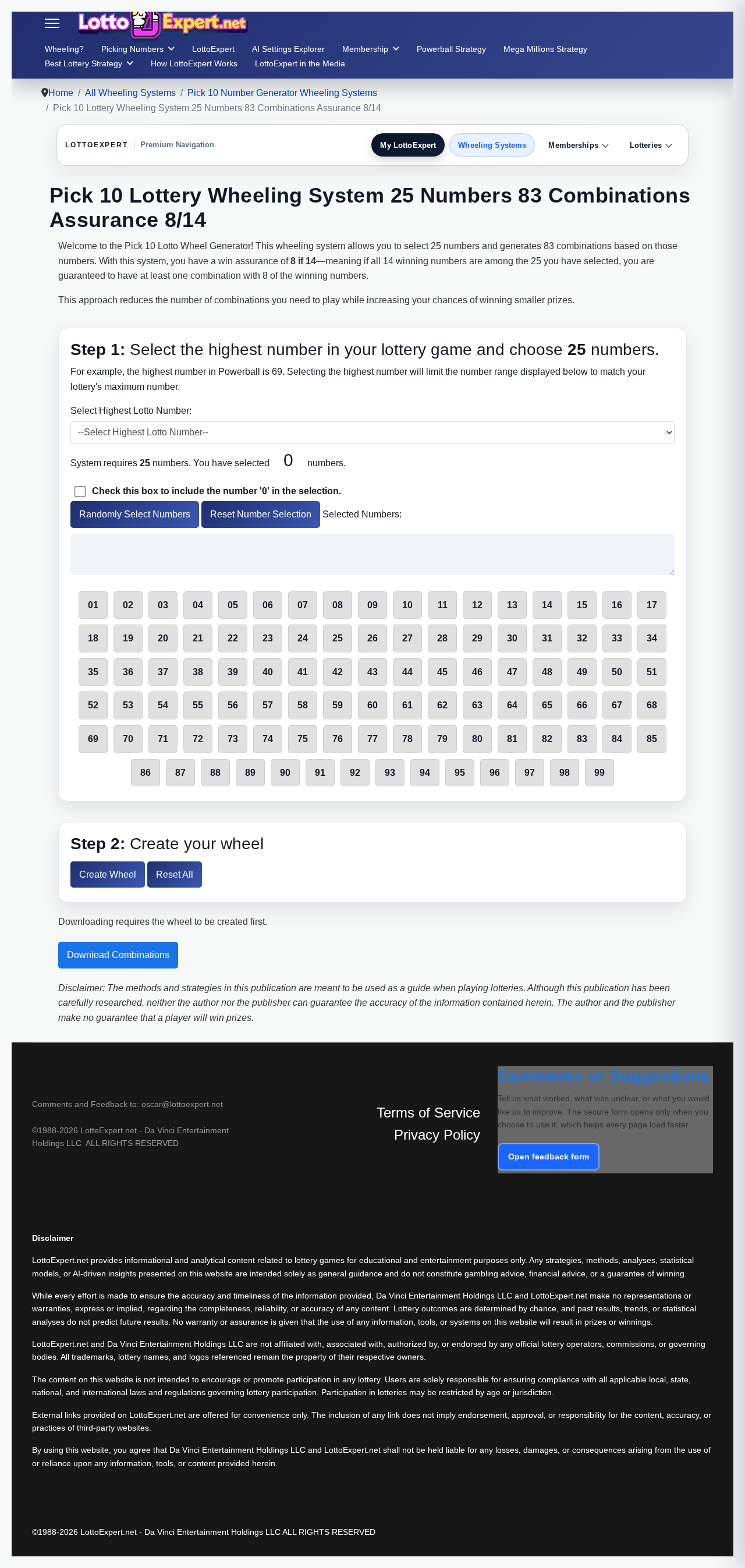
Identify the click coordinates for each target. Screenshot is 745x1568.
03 (163, 605)
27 (407, 638)
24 (302, 638)
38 (198, 672)
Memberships (573, 145)
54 (163, 705)
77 (372, 739)
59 (337, 705)
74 (267, 739)
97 (529, 773)
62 (442, 705)
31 (547, 638)
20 (163, 638)
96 (494, 773)
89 (250, 773)
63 (477, 705)
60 (372, 705)
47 (512, 672)
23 (267, 638)
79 (442, 739)
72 (198, 739)
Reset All (174, 874)
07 (302, 605)
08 (337, 605)
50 (617, 672)
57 (267, 705)
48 (547, 672)
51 (652, 672)
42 (337, 672)
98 (564, 773)
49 (582, 672)
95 (460, 773)
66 (582, 705)
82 (547, 739)
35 (93, 672)
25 (337, 638)
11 (443, 605)
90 (285, 773)
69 (93, 739)
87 (180, 773)
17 (652, 605)
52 (93, 705)
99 (599, 773)
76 (337, 739)
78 (407, 739)
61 (407, 705)
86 (145, 773)
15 (582, 605)
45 (442, 672)
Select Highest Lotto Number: (130, 411)
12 (477, 605)
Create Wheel (107, 874)
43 (372, 672)
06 (267, 605)
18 (93, 638)
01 (93, 605)
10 (407, 605)
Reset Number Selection (260, 514)
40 (267, 672)
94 (425, 773)
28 (442, 638)
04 (198, 605)
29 (477, 638)
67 (617, 705)
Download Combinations (118, 955)
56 (233, 705)
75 (302, 739)
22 (233, 638)
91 (320, 773)
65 (547, 705)
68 (652, 705)
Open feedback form (548, 1156)
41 (302, 672)
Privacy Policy (437, 1135)
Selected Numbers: (362, 514)
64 (512, 705)
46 (477, 672)
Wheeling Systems (492, 145)
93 (390, 773)
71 (163, 739)
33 (617, 638)
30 (512, 638)
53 (128, 705)
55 (198, 705)
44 (407, 672)
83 (582, 739)
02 (128, 605)
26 (372, 638)
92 (355, 773)
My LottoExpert (408, 145)
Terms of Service (428, 1112)
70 (128, 739)
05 (233, 605)
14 (547, 605)
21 (198, 638)
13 (512, 605)
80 (477, 739)
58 (302, 705)
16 (617, 605)
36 (128, 672)
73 (233, 739)
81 (512, 739)
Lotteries (646, 145)
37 (163, 672)
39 (233, 672)
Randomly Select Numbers (134, 514)
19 (128, 638)
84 (617, 739)
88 (215, 773)
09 (372, 605)
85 (652, 739)
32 (582, 638)
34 (652, 638)
